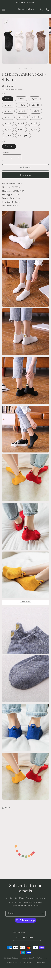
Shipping (5, 89)
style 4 (21, 123)
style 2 (22, 117)
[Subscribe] (42, 913)
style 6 (8, 129)
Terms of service (26, 962)
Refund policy (42, 958)
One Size (9, 146)
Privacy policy (12, 962)
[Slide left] (20, 69)
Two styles (23, 135)
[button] (3, 9)
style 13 (22, 105)
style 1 (7, 99)
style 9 (8, 135)
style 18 (36, 111)
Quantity (5, 152)
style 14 (35, 105)
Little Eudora (14, 958)
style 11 (34, 99)
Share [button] (7, 808)
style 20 (35, 117)
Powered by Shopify (27, 958)
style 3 (8, 123)
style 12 (8, 105)
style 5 (34, 123)
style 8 (34, 129)
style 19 (8, 117)
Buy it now (25, 175)
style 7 (21, 129)
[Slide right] (32, 69)
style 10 (21, 99)
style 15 (8, 111)
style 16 (22, 111)
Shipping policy (40, 962)
